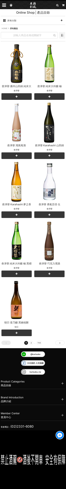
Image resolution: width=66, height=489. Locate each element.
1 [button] (26, 343)
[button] (57, 5)
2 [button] (31, 343)
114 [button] (39, 343)
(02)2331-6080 (22, 426)
